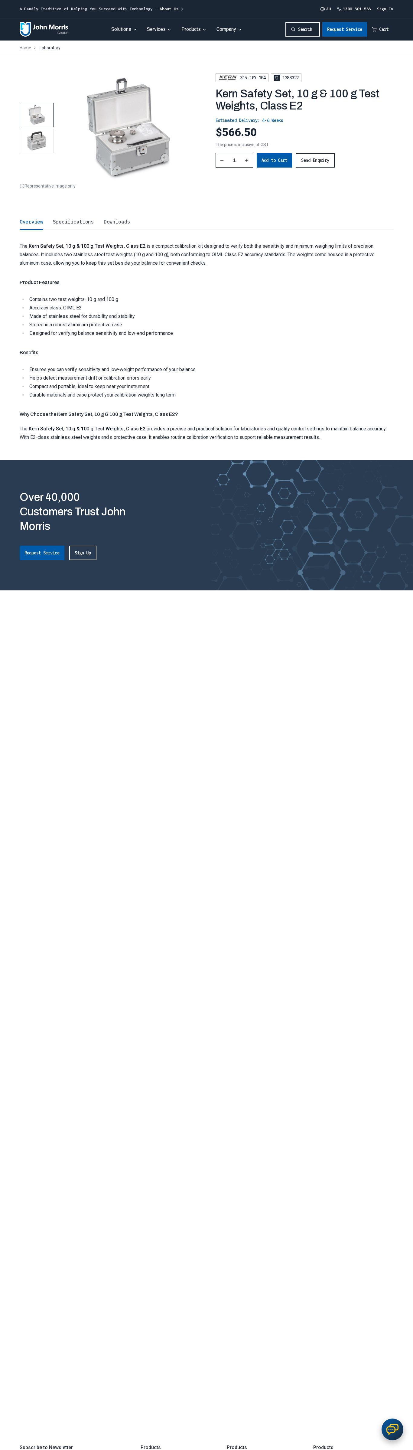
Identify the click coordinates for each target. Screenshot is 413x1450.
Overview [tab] (31, 222)
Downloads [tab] (117, 222)
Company (226, 29)
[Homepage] (44, 29)
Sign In (385, 8)
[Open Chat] (392, 1429)
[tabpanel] (206, 336)
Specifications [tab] (73, 222)
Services (156, 29)
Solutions (121, 29)
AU (328, 8)
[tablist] (206, 222)
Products (191, 29)
